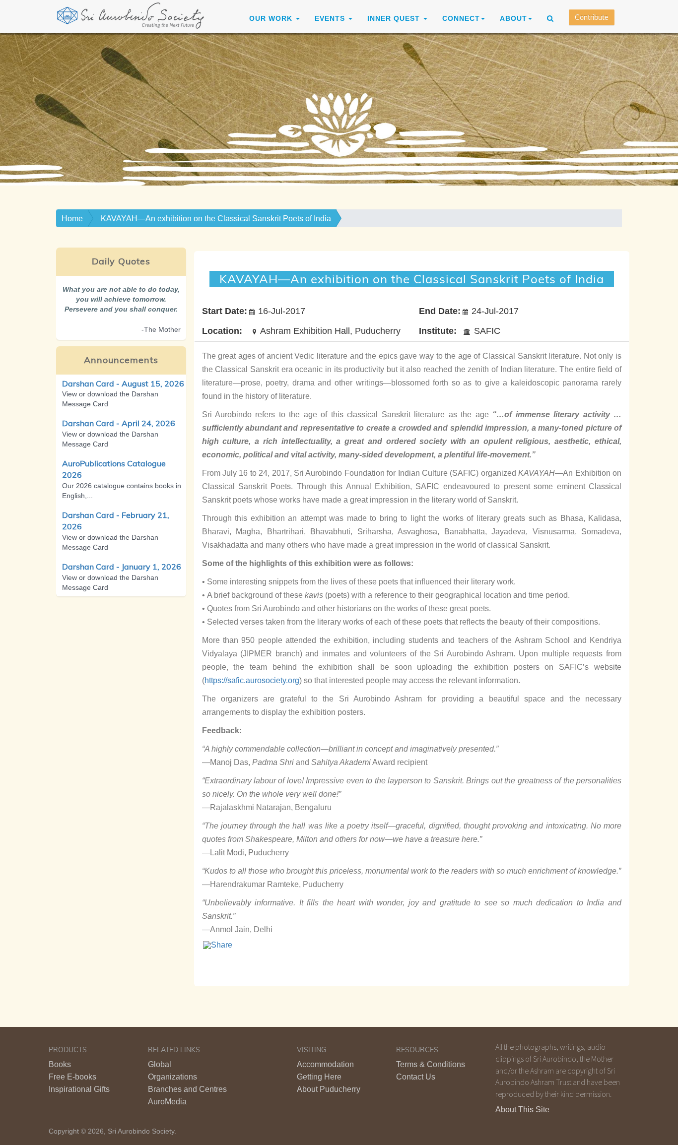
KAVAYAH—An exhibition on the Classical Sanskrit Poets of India (216, 218)
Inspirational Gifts (79, 1089)
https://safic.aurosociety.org (251, 680)
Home (72, 218)
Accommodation (325, 1064)
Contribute (592, 17)
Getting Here (319, 1077)
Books (60, 1064)
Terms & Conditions (430, 1064)
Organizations (172, 1077)
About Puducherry (328, 1089)
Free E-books (72, 1077)
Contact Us (415, 1077)
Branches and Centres (187, 1089)
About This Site (522, 1109)
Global (159, 1064)
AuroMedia (167, 1101)
